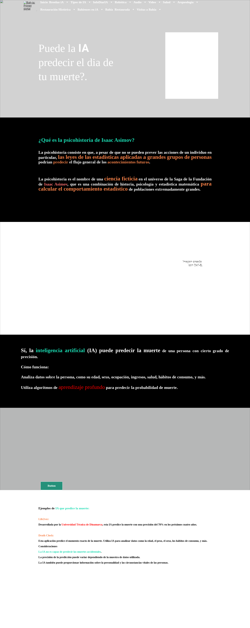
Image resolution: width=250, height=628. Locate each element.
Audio (137, 2)
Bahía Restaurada (117, 9)
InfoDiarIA (100, 2)
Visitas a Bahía (146, 9)
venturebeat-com (201, 625)
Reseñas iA (56, 2)
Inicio (44, 2)
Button (52, 485)
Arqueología (185, 2)
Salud (166, 2)
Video (152, 2)
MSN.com (205, 620)
